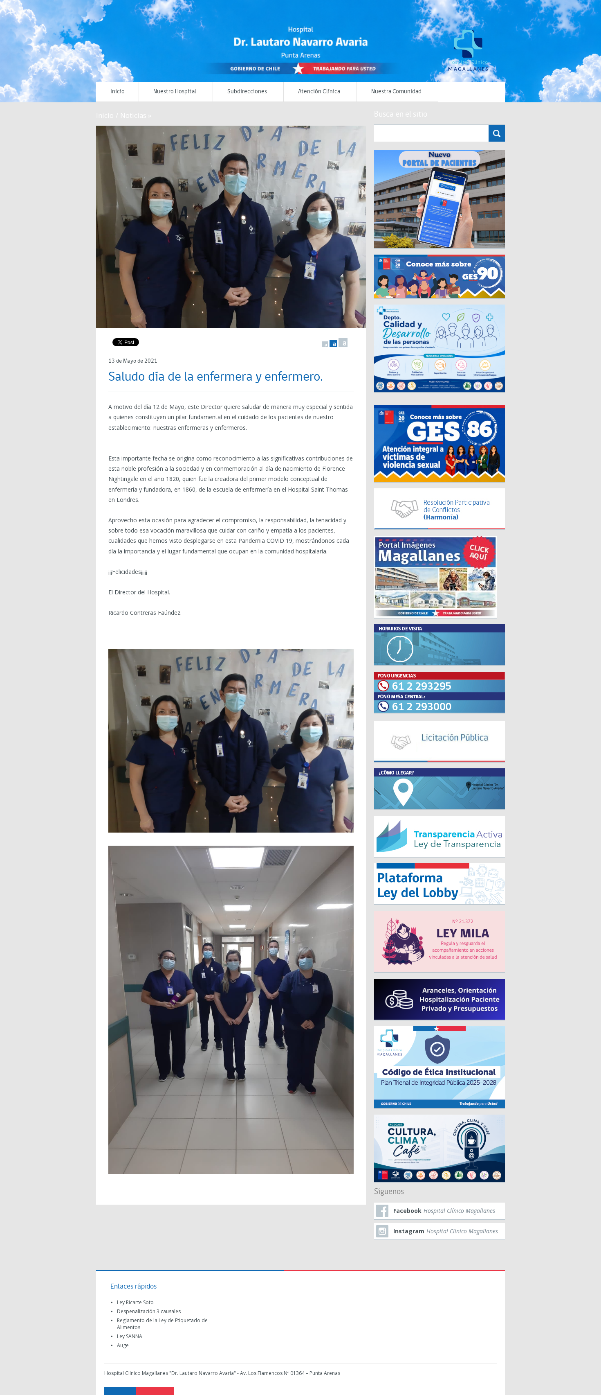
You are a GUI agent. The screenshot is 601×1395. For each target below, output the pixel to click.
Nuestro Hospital (174, 92)
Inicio (117, 92)
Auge (123, 1345)
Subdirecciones (247, 92)
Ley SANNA (129, 1336)
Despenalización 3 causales (149, 1311)
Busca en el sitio (400, 115)
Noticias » (135, 115)
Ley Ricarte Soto (135, 1302)
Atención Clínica (319, 92)
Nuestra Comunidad (396, 92)
